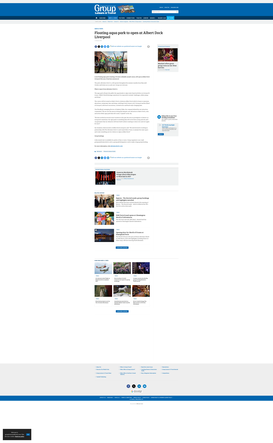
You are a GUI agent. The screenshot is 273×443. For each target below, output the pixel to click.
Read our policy (19, 436)
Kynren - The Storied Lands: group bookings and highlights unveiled (132, 199)
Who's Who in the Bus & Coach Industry (128, 373)
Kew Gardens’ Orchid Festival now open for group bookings (122, 279)
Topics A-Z (117, 397)
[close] (149, 43)
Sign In (161, 7)
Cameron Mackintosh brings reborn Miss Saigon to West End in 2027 (126, 174)
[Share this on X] (99, 46)
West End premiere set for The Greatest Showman (102, 301)
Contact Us (116, 21)
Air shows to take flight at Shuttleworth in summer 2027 (102, 279)
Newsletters (165, 367)
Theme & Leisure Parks (109, 151)
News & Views (99, 28)
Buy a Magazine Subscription (148, 373)
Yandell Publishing (101, 377)
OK (28, 434)
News (118, 195)
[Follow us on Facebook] (128, 386)
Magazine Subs (174, 7)
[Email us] (144, 386)
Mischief (167, 69)
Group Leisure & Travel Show (103, 373)
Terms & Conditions (126, 397)
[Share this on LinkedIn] (102, 46)
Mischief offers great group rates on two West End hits (167, 65)
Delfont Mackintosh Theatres (125, 179)
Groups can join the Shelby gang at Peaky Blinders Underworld (140, 279)
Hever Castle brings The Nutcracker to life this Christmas (139, 302)
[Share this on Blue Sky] (105, 46)
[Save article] (148, 46)
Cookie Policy (145, 397)
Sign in (129, 43)
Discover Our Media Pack (102, 369)
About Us (104, 21)
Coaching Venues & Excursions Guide (151, 21)
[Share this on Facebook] (96, 46)
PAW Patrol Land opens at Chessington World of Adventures (130, 216)
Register (167, 7)
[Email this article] (108, 46)
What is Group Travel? (126, 367)
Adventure (99, 151)
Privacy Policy (137, 397)
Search (177, 12)
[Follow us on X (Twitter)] (134, 386)
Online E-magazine (124, 21)
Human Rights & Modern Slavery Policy (161, 397)
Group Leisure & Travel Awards (170, 369)
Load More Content (122, 247)
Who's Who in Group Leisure (135, 21)
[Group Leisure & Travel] (105, 13)
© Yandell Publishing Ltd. (136, 399)
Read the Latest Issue (147, 367)
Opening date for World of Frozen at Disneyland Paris (130, 233)
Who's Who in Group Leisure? (127, 369)
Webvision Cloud (140, 403)
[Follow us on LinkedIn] (139, 386)
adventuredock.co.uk (116, 146)
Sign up (161, 134)
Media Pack (110, 21)
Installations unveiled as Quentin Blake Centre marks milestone (122, 302)
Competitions (165, 373)
